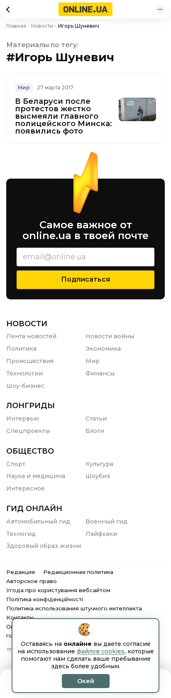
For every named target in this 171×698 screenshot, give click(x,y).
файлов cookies (101, 651)
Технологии (24, 373)
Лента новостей (31, 336)
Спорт (15, 464)
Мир (24, 87)
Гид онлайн (34, 508)
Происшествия (30, 361)
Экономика (103, 348)
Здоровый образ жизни (43, 546)
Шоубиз (98, 476)
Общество (30, 451)
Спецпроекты (28, 431)
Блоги (95, 431)
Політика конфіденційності (44, 599)
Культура (99, 464)
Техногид (21, 534)
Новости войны (110, 336)
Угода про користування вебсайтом (58, 590)
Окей (85, 681)
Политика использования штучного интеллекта (74, 608)
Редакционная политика (78, 572)
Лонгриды (30, 405)
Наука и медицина (35, 476)
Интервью (22, 418)
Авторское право (31, 581)
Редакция (20, 572)
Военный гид (106, 521)
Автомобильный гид (38, 521)
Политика (21, 348)
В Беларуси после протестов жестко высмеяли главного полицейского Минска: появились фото (63, 116)
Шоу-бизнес (25, 386)
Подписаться (85, 279)
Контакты (20, 617)
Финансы (100, 373)
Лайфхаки (101, 534)
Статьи (96, 418)
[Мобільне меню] (160, 9)
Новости (26, 323)
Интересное (25, 488)
